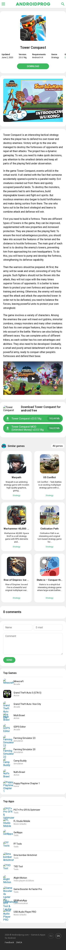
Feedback (9, 942)
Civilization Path (49, 528)
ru (51, 936)
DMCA (19, 942)
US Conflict (49, 477)
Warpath (16, 477)
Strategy (55, 57)
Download (33, 66)
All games (58, 446)
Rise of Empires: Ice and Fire (20, 579)
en (58, 936)
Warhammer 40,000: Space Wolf (22, 528)
